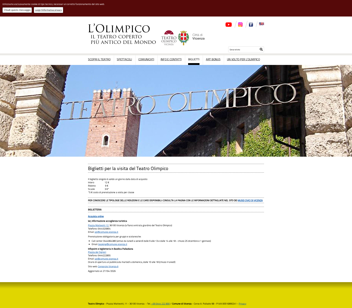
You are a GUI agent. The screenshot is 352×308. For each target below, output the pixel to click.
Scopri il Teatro (99, 59)
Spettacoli (124, 59)
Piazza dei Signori (97, 252)
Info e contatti (171, 59)
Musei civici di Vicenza (250, 200)
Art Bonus (213, 59)
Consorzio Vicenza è (108, 266)
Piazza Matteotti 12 (98, 225)
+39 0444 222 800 (160, 303)
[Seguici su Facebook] (251, 26)
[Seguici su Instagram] (240, 26)
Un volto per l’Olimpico (243, 59)
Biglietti (193, 59)
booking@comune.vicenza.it (112, 244)
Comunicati (146, 59)
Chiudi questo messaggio (17, 10)
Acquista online (96, 216)
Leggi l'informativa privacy (48, 10)
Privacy (242, 303)
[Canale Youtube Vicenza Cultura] (228, 26)
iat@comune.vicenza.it (106, 232)
